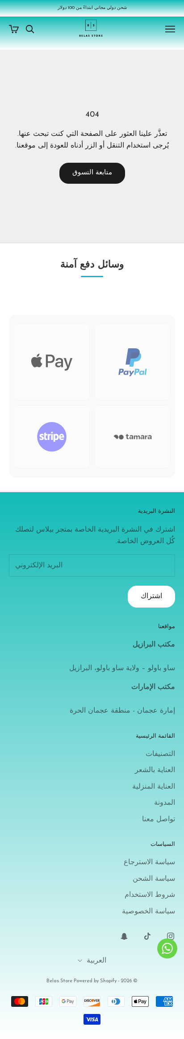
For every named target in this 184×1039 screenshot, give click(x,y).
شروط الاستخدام (150, 895)
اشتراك (151, 596)
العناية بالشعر (155, 770)
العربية (96, 960)
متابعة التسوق (92, 172)
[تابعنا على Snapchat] (124, 936)
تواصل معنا (158, 819)
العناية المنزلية (153, 786)
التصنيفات (160, 754)
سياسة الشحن (154, 879)
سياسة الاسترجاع (149, 862)
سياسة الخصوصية (148, 911)
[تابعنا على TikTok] (147, 936)
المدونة (164, 803)
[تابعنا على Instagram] (170, 936)
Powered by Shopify (95, 981)
